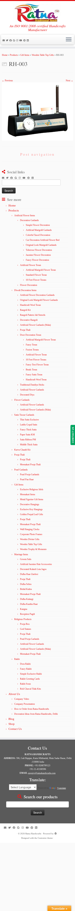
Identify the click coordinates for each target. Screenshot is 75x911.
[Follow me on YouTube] (21, 40)
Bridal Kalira (26, 589)
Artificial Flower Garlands (32, 389)
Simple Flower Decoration (38, 225)
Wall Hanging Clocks (29, 529)
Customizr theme (45, 838)
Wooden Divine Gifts (29, 539)
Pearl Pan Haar (27, 479)
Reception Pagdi (27, 614)
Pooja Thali (25, 330)
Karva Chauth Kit (22, 449)
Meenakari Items (27, 494)
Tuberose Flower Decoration (39, 250)
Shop (11, 723)
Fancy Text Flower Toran (37, 364)
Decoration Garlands (29, 220)
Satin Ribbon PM (28, 439)
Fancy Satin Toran (34, 374)
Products (14, 55)
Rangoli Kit (25, 310)
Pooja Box (25, 624)
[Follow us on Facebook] (11, 40)
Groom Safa (25, 559)
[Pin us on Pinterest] (25, 40)
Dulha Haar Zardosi (29, 574)
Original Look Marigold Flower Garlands (39, 300)
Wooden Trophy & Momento (33, 549)
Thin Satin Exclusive (29, 419)
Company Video (21, 699)
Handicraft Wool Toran (30, 305)
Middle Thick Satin (29, 444)
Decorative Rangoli (29, 320)
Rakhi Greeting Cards (30, 678)
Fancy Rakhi (26, 669)
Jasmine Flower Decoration (38, 255)
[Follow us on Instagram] (17, 40)
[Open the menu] (69, 40)
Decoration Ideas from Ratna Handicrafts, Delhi (36, 714)
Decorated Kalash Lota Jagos (33, 569)
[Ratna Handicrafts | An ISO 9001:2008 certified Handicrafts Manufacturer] (37, 12)
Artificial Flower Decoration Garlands (37, 295)
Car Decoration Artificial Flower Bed (42, 240)
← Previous (7, 80)
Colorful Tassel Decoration (38, 235)
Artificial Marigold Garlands (39, 230)
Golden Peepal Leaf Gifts (31, 514)
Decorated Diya (27, 394)
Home (5, 55)
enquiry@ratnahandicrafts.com (42, 773)
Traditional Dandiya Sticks (32, 384)
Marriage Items (21, 554)
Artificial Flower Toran (30, 265)
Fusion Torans (32, 349)
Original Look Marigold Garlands (41, 245)
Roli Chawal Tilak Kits (30, 688)
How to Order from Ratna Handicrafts (31, 709)
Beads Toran (31, 369)
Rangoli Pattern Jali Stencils (32, 315)
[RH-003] (37, 111)
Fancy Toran (31, 344)
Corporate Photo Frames (31, 534)
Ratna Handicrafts (33, 833)
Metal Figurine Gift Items (31, 499)
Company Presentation (24, 704)
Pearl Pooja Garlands (29, 474)
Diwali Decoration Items (25, 290)
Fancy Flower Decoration (37, 260)
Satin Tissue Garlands (24, 415)
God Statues (25, 629)
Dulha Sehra (25, 584)
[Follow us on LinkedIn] (28, 40)
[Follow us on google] (14, 40)
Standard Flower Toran (36, 275)
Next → (69, 80)
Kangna (23, 609)
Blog (11, 718)
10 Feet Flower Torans (36, 280)
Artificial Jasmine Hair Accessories (36, 564)
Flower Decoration (28, 285)
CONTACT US (72, 435)
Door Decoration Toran (30, 335)
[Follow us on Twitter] (7, 40)
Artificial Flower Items (24, 215)
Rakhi (17, 659)
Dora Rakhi (25, 664)
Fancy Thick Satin (28, 429)
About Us (14, 694)
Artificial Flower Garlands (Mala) (35, 325)
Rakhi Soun (25, 683)
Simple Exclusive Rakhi (31, 674)
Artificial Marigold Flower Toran (41, 270)
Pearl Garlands (21, 469)
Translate (61, 788)
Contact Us (15, 728)
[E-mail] (4, 40)
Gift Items (24, 55)
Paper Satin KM (27, 434)
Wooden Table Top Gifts (43, 55)
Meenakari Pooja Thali (30, 464)
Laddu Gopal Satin (28, 424)
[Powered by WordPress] (55, 833)
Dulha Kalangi (26, 599)
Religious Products (23, 619)
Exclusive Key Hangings (31, 509)
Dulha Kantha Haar (29, 604)
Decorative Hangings (29, 504)
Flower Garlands (22, 400)
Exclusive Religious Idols (31, 489)
